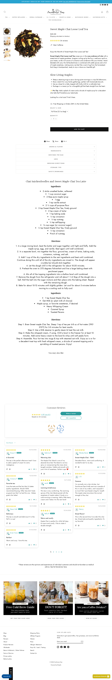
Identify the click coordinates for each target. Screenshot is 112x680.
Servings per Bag (56, 155)
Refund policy (8, 659)
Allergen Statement (36, 645)
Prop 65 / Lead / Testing (38, 647)
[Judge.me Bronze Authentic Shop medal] (51, 428)
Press (31, 642)
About (5, 642)
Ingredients (56, 151)
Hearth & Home (65, 17)
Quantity (54, 115)
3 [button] (56, 552)
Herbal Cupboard (36, 17)
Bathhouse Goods (82, 17)
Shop (5, 633)
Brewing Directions (56, 163)
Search (32, 650)
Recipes (6, 639)
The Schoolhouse (55, 20)
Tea (6, 17)
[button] (55, 41)
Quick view (16, 381)
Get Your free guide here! (20, 618)
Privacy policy (8, 656)
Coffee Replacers (19, 17)
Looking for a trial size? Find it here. (63, 97)
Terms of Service (8, 653)
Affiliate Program (35, 636)
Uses (56, 159)
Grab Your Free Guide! (56, 618)
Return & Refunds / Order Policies (14, 650)
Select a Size (55, 108)
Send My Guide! (91, 618)
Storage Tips (56, 167)
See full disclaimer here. (58, 567)
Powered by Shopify (56, 665)
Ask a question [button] (71, 418)
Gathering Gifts (99, 17)
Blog (5, 636)
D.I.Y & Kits (51, 17)
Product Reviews (8, 645)
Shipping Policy (35, 633)
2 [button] (53, 552)
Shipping (53, 36)
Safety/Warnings (56, 171)
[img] (11, 450)
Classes (32, 639)
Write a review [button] (71, 414)
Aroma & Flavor (56, 147)
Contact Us (33, 653)
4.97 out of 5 (45, 414)
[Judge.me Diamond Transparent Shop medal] (60, 428)
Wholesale (7, 647)
